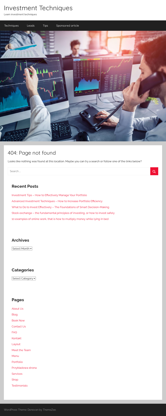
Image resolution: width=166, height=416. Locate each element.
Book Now (18, 320)
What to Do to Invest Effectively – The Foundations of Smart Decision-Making (60, 207)
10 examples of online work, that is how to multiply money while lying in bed (60, 219)
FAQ (14, 332)
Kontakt (16, 338)
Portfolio (17, 362)
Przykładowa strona (24, 367)
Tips (45, 25)
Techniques (11, 25)
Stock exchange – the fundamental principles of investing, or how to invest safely (63, 213)
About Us (17, 308)
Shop (15, 379)
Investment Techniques (38, 8)
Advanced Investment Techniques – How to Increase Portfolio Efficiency (57, 201)
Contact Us (19, 326)
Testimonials (20, 385)
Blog (15, 314)
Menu (15, 356)
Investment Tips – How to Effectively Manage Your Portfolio (49, 195)
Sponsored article (67, 25)
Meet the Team (21, 350)
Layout (16, 344)
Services (17, 373)
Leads (31, 25)
